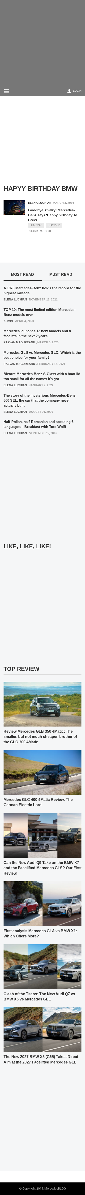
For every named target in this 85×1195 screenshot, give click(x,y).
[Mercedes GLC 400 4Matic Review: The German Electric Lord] (42, 772)
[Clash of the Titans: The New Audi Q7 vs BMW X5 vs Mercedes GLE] (42, 966)
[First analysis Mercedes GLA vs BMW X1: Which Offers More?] (42, 903)
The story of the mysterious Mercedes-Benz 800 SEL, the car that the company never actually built (40, 400)
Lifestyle (54, 225)
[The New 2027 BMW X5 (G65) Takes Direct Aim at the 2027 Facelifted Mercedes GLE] (42, 1029)
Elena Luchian (39, 202)
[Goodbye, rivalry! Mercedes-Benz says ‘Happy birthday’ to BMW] (14, 207)
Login (77, 90)
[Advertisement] (42, 42)
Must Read (60, 275)
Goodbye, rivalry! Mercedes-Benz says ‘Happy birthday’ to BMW (52, 215)
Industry (35, 225)
